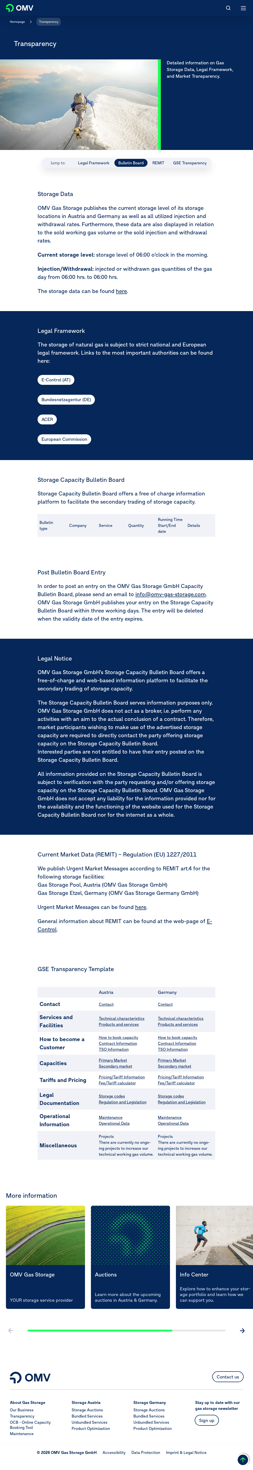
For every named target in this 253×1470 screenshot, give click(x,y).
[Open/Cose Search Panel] (228, 8)
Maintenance (111, 1117)
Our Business (22, 1409)
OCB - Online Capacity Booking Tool (30, 1425)
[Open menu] (243, 7)
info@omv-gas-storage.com (170, 594)
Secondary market (115, 1066)
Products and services (119, 1024)
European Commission (64, 439)
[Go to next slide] (242, 1331)
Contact (106, 1004)
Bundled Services (87, 1416)
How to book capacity (118, 1037)
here (121, 291)
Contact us (228, 1377)
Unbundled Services (89, 1422)
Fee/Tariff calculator (117, 1082)
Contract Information (118, 1043)
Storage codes (112, 1096)
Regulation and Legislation (123, 1102)
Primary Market (113, 1060)
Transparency (48, 22)
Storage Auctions (87, 1409)
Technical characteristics (122, 1018)
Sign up (206, 1420)
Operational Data (114, 1123)
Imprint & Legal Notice (186, 1452)
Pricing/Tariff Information (122, 1077)
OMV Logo (15, 6)
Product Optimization (91, 1428)
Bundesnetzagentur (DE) (66, 399)
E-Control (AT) (56, 380)
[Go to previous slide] (11, 1331)
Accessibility (114, 1452)
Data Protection (145, 1452)
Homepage (17, 22)
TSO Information (114, 1049)
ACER (47, 419)
